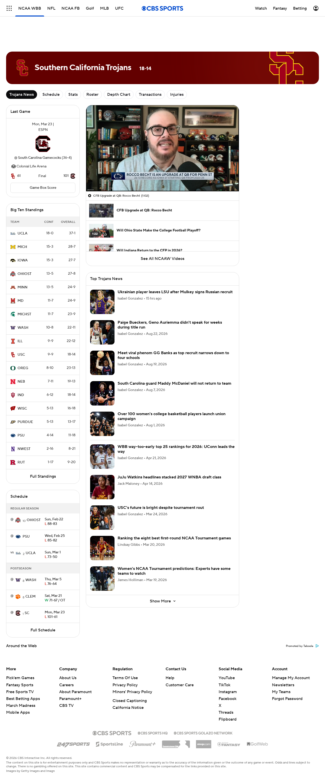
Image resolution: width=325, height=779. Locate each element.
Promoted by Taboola (299, 646)
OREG (23, 368)
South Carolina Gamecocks (39, 157)
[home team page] (43, 144)
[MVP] (203, 742)
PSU (21, 435)
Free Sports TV (20, 691)
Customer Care (180, 685)
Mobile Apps (18, 712)
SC (27, 613)
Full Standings (43, 476)
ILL (20, 341)
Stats (73, 94)
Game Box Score (43, 187)
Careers (66, 685)
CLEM (30, 596)
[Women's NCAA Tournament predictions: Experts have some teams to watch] (102, 578)
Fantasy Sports (19, 685)
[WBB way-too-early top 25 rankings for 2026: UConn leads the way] (102, 456)
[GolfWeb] (257, 744)
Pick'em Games (20, 677)
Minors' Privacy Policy (132, 691)
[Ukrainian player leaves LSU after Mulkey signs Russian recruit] (102, 302)
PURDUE (25, 422)
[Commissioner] (176, 742)
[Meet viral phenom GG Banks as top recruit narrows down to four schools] (102, 363)
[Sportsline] (109, 743)
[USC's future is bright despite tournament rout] (102, 517)
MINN (22, 287)
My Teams (281, 691)
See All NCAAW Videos (162, 258)
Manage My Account (291, 677)
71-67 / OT (55, 598)
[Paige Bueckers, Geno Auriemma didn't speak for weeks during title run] (102, 332)
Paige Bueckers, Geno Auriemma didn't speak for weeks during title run (170, 325)
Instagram (228, 691)
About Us (67, 677)
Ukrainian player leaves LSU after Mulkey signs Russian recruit (175, 291)
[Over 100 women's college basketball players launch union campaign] (102, 424)
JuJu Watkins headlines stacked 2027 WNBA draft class (169, 477)
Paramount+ (70, 698)
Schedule (51, 94)
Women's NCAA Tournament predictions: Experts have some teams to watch (174, 571)
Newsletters (283, 685)
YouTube (227, 677)
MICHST (24, 314)
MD (21, 301)
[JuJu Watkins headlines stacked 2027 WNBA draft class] (102, 487)
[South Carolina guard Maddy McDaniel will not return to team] (102, 393)
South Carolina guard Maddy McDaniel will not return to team (174, 383)
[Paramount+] (142, 742)
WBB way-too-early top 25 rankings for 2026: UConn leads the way (176, 449)
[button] (95, 184)
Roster (92, 94)
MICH (22, 247)
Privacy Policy (125, 685)
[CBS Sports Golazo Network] (203, 732)
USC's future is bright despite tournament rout (161, 507)
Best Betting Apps (23, 698)
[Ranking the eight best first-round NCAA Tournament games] (102, 548)
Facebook (227, 698)
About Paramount (75, 691)
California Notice (128, 707)
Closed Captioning (129, 700)
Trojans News (21, 94)
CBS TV (66, 705)
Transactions (150, 94)
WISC (22, 408)
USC (21, 354)
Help (170, 677)
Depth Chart (118, 94)
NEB (21, 381)
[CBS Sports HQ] (153, 732)
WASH (23, 327)
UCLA (22, 233)
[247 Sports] (73, 743)
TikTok (224, 685)
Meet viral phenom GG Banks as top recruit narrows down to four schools (173, 355)
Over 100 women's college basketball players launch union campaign (171, 416)
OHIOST (24, 274)
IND (21, 395)
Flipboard (228, 719)
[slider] (162, 176)
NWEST (24, 449)
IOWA (23, 260)
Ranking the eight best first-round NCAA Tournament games (174, 538)
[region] (162, 148)
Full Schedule (42, 630)
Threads (226, 712)
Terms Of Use (125, 677)
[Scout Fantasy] (229, 743)
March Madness (20, 705)
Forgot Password (287, 698)
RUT (21, 462)
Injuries (177, 94)
